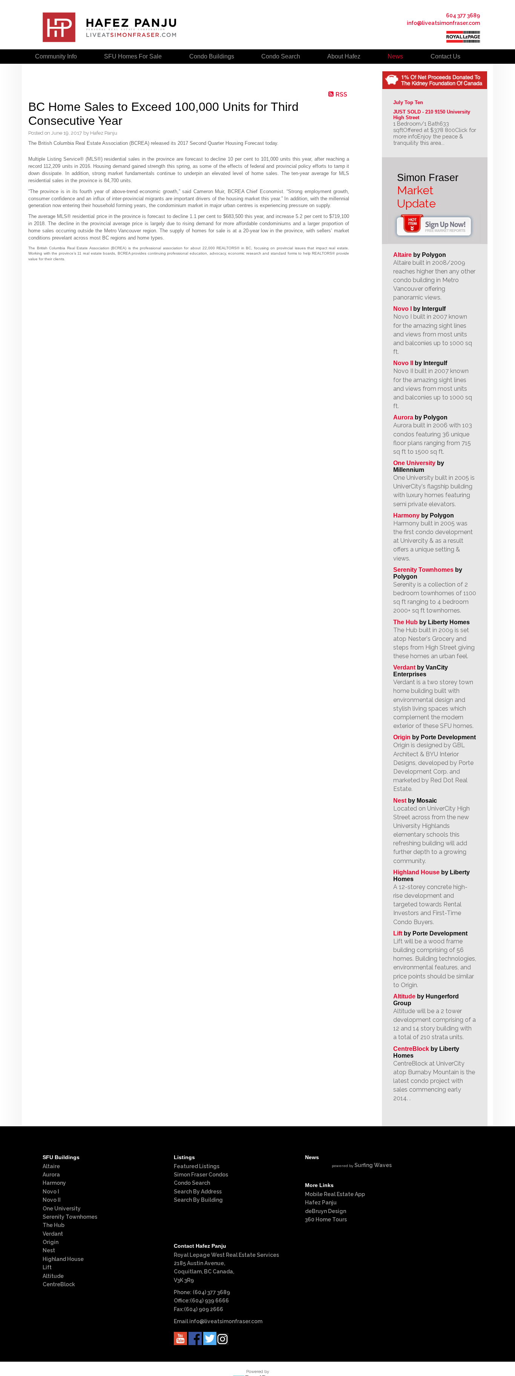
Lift (397, 933)
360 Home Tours (326, 1219)
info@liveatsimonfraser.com (443, 23)
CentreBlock (411, 1049)
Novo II (403, 363)
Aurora (403, 417)
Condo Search (192, 1183)
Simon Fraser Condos (201, 1175)
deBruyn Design (325, 1211)
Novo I (402, 309)
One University (414, 463)
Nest (399, 800)
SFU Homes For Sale (133, 56)
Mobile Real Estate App (335, 1194)
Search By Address (198, 1192)
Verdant (404, 667)
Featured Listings (196, 1166)
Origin (402, 737)
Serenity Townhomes (423, 570)
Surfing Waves (373, 1165)
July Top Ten (408, 102)
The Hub (405, 622)
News (395, 56)
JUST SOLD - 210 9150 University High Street (432, 114)
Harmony (406, 515)
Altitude (404, 996)
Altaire (403, 255)
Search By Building (198, 1200)
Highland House (416, 872)
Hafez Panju (321, 1202)
